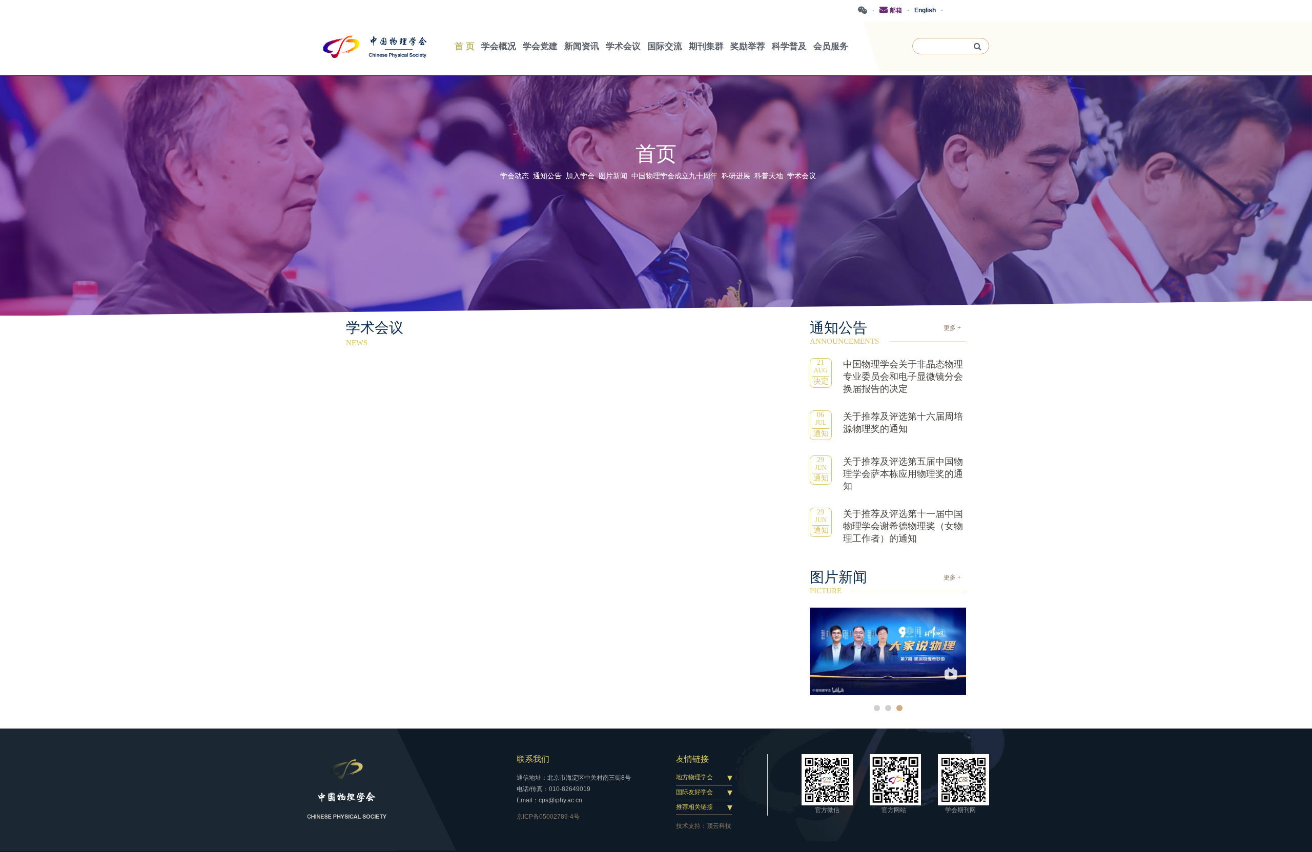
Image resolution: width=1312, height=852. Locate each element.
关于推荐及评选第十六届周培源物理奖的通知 (903, 422)
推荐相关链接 (694, 807)
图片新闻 (613, 176)
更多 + (952, 327)
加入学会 (580, 176)
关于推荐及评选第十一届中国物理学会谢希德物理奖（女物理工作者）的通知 (903, 526)
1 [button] (877, 708)
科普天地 (768, 176)
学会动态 (514, 176)
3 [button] (899, 708)
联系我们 (533, 759)
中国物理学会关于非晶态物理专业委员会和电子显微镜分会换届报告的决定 (903, 376)
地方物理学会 (694, 777)
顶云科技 (719, 825)
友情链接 (692, 759)
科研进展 (736, 176)
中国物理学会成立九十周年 (674, 176)
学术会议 (801, 176)
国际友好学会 (694, 792)
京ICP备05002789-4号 (548, 816)
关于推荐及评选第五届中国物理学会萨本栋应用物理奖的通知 (903, 473)
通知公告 (547, 176)
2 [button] (888, 708)
